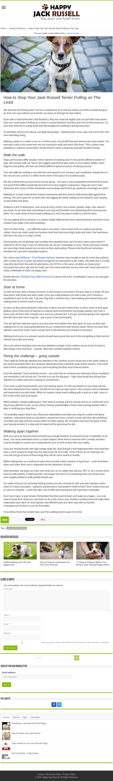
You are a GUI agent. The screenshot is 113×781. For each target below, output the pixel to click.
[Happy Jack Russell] (56, 11)
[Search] (76, 657)
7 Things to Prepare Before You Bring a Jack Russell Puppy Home (92, 563)
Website (7, 633)
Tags (25, 717)
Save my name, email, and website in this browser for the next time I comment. (75, 642)
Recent (16, 717)
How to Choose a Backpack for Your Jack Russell (55, 563)
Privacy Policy (69, 774)
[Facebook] (53, 704)
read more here (72, 33)
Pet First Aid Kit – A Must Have (25, 753)
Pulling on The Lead (17, 528)
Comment (8, 589)
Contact (41, 774)
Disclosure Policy (53, 774)
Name (7, 615)
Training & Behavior (17, 28)
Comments (35, 717)
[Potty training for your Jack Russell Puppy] (6, 746)
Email (7, 624)
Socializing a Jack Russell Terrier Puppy (29, 723)
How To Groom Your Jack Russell (26, 733)
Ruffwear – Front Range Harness (37, 257)
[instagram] (59, 704)
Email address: (9, 672)
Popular (6, 717)
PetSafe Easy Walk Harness (35, 276)
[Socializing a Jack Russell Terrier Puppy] (6, 726)
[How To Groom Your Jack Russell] (6, 736)
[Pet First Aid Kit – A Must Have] (6, 756)
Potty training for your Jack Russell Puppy (30, 743)
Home (3, 28)
